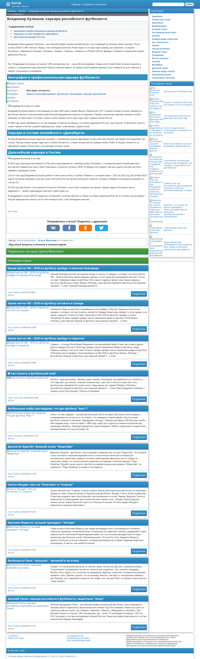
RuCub (16, 3)
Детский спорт (160, 68)
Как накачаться (160, 42)
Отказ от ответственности (63, 656)
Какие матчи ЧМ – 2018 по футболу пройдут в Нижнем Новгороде (53, 268)
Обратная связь (16, 638)
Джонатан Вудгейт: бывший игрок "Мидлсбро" (40, 446)
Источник (12, 211)
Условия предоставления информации (27, 656)
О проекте (88, 4)
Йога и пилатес (160, 58)
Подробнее (138, 294)
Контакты (100, 4)
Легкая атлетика (161, 48)
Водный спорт (159, 51)
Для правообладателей (78, 640)
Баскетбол (157, 22)
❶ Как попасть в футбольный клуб (31, 373)
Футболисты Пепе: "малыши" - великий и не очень (43, 560)
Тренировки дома (161, 74)
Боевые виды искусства (165, 39)
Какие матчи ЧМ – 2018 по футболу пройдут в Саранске (46, 338)
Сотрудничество (75, 636)
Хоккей (156, 61)
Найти (189, 4)
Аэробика (157, 16)
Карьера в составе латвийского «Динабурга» (36, 34)
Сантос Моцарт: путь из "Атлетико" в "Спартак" (40, 484)
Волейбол (157, 64)
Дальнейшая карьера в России (29, 37)
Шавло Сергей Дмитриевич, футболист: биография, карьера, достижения (66, 94)
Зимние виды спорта (163, 71)
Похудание (158, 55)
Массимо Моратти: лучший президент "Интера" (41, 522)
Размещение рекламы (78, 638)
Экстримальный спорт (164, 32)
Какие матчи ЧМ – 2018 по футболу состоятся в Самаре (45, 303)
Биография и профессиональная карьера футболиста (40, 31)
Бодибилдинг (159, 26)
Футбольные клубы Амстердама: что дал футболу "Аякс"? (48, 408)
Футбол (11, 295)
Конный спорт (159, 29)
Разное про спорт (161, 19)
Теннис (155, 45)
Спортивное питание (163, 77)
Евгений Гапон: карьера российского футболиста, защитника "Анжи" (56, 599)
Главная (76, 4)
